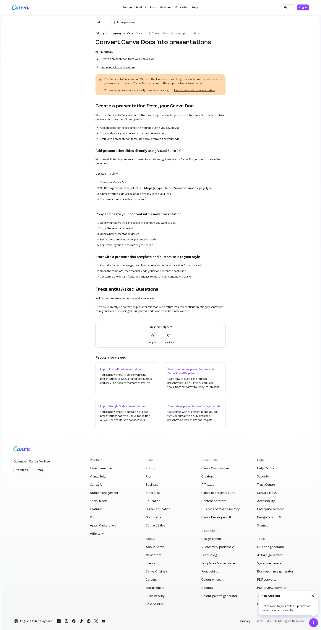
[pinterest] (89, 621)
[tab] (100, 173)
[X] (96, 621)
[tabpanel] (160, 190)
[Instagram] (66, 621)
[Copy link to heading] (92, 106)
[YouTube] (103, 621)
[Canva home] (20, 7)
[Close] (313, 596)
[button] (127, 7)
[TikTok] (81, 621)
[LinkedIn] (59, 621)
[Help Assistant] (313, 622)
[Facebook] (74, 621)
